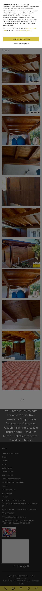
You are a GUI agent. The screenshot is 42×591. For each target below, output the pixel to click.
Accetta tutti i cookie (21, 39)
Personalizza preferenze (21, 43)
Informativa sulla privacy (23, 30)
